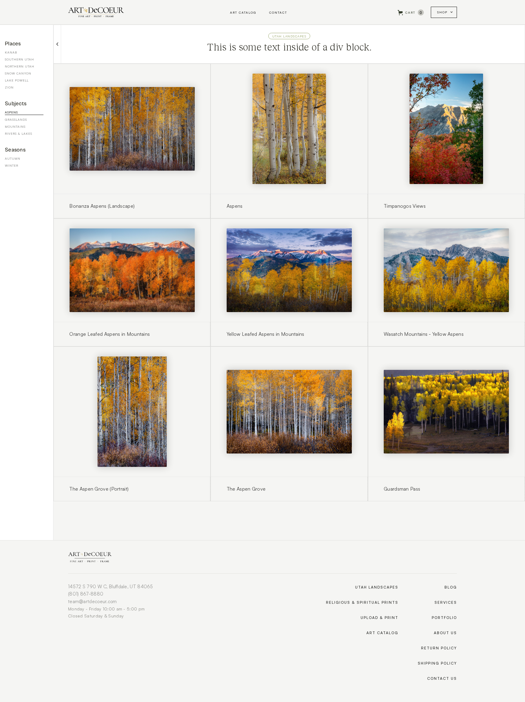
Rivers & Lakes (18, 133)
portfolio (444, 617)
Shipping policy (437, 663)
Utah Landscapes (289, 36)
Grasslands (16, 119)
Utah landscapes (376, 587)
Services (445, 602)
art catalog (243, 12)
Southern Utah (19, 59)
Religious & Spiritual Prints (362, 602)
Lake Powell (17, 80)
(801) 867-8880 (85, 594)
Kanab (11, 52)
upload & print (379, 617)
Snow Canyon (18, 73)
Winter (11, 165)
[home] (96, 12)
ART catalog (382, 633)
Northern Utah (19, 66)
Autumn (12, 158)
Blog (450, 587)
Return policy (439, 648)
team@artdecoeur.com (92, 601)
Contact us (442, 678)
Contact (278, 12)
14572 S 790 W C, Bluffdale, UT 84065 (110, 586)
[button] (410, 12)
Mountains (15, 126)
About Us (445, 633)
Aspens (11, 112)
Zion (9, 87)
